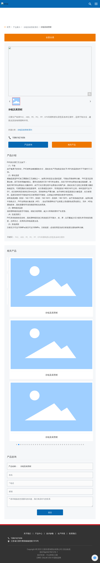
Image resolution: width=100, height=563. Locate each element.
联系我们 (72, 533)
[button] (16, 444)
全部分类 (50, 37)
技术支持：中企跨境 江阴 (47, 555)
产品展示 (16, 27)
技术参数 (50, 533)
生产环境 (61, 533)
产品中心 (38, 533)
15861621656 (18, 137)
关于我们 (27, 533)
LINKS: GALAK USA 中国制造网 (49, 558)
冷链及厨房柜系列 (31, 27)
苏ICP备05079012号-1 (49, 552)
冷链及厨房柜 (50, 312)
